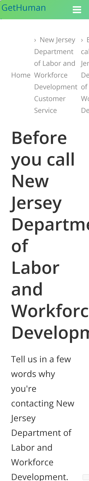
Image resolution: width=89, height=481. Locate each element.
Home (21, 75)
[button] (77, 9)
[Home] (31, 9)
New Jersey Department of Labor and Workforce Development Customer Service (55, 75)
